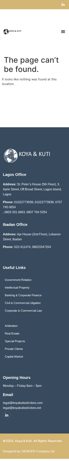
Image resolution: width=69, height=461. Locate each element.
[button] (63, 31)
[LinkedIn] (7, 415)
